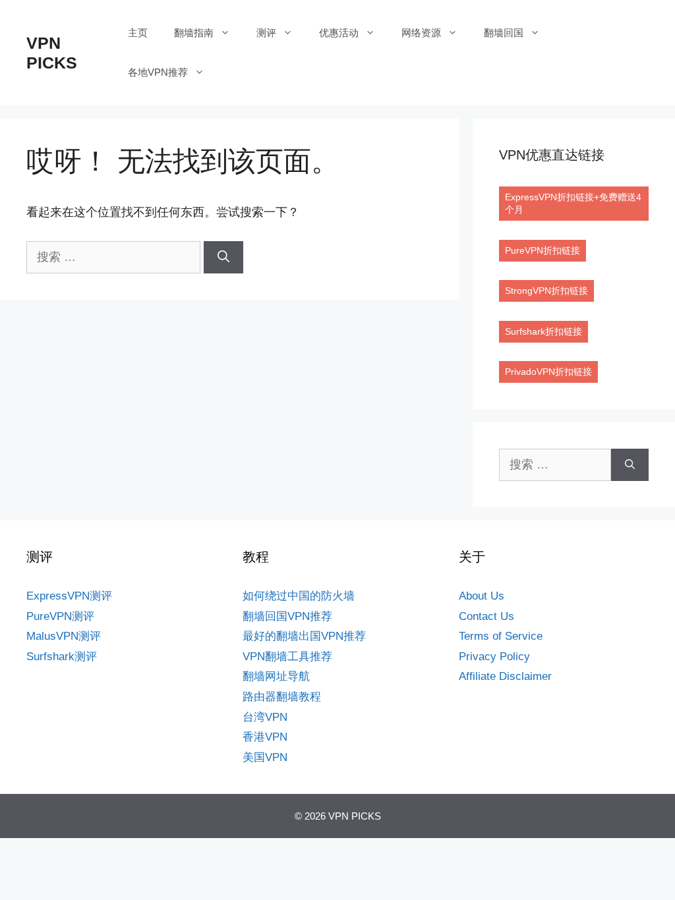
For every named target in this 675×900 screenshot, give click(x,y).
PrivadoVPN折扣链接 (548, 371)
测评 (266, 32)
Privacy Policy (494, 656)
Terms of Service (501, 636)
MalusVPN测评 (63, 636)
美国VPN (265, 757)
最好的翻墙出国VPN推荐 (304, 636)
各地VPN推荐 (158, 72)
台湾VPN (265, 717)
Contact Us (486, 616)
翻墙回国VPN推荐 (287, 616)
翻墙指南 (194, 32)
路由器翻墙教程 (282, 696)
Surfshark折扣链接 (543, 331)
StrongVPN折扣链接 (546, 290)
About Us (481, 596)
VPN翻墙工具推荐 (287, 656)
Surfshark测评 (61, 656)
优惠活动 (339, 32)
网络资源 (421, 32)
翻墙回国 (503, 32)
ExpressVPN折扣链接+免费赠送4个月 (573, 203)
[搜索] (223, 257)
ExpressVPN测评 (69, 596)
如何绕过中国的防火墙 (299, 596)
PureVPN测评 (60, 616)
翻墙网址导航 (276, 676)
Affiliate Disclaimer (505, 676)
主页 (138, 32)
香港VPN (265, 737)
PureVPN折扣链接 (542, 250)
